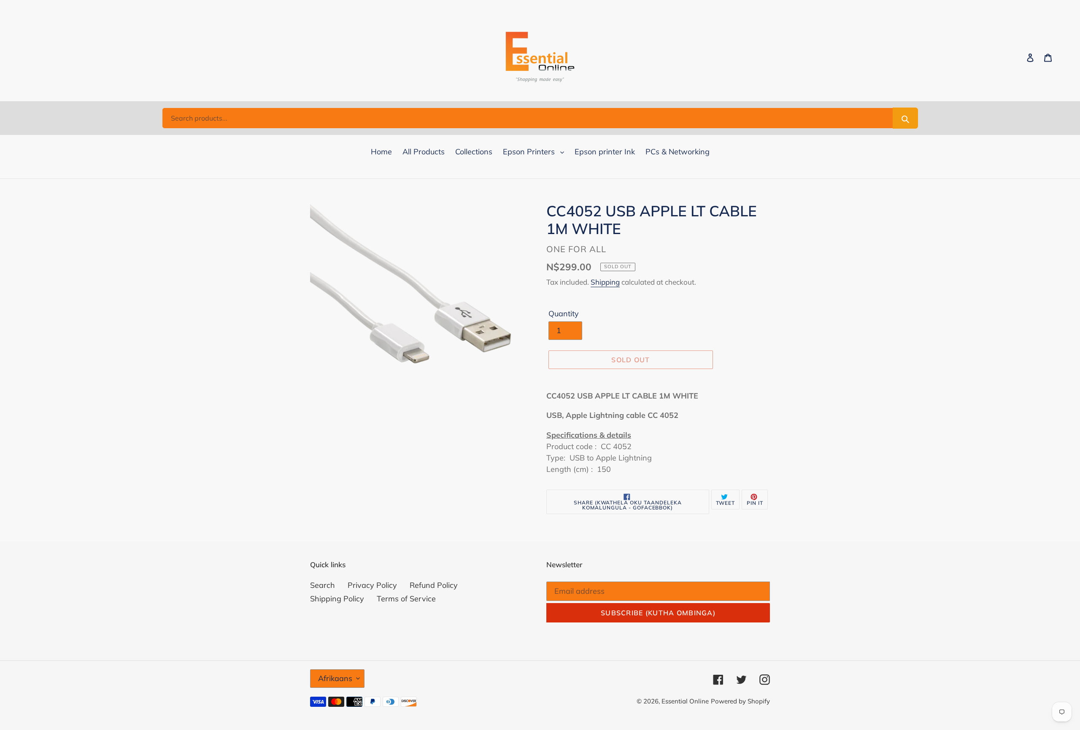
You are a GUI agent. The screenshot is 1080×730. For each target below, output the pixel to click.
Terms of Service (406, 598)
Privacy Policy (372, 585)
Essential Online (685, 701)
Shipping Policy (337, 598)
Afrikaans (335, 678)
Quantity (563, 313)
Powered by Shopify (740, 701)
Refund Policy (434, 585)
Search (322, 585)
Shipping (605, 281)
